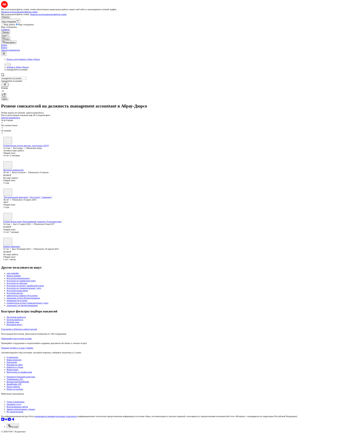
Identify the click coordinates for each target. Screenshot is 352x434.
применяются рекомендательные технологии (56, 416)
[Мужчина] (7, 140)
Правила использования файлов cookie (48, 14)
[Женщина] (7, 165)
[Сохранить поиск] (4, 95)
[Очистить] (5, 84)
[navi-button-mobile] (4, 53)
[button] (4, 45)
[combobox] (14, 78)
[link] (5, 39)
